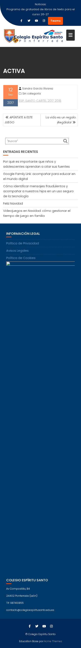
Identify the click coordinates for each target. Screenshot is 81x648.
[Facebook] (21, 21)
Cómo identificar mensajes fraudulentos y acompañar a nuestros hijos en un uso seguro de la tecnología (38, 191)
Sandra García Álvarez (37, 88)
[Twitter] (29, 21)
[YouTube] (36, 21)
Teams (55, 21)
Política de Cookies (21, 258)
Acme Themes (53, 641)
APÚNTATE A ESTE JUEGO (19, 119)
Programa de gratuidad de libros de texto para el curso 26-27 (40, 11)
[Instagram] (43, 21)
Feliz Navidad (13, 203)
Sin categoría (31, 93)
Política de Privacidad (22, 243)
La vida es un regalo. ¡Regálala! (61, 119)
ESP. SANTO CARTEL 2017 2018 (40, 100)
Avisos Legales (17, 250)
